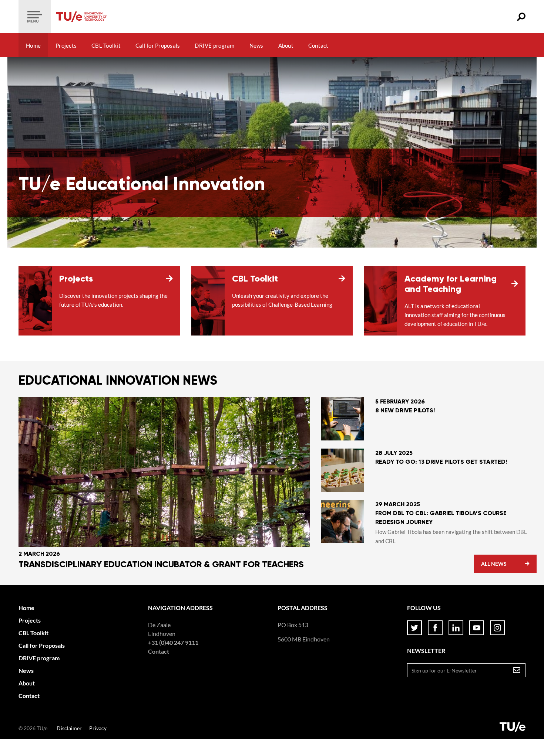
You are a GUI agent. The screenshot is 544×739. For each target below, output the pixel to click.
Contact (318, 45)
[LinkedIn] (456, 627)
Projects (66, 45)
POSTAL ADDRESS (303, 607)
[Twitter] (414, 627)
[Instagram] (497, 627)
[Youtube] (476, 627)
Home (33, 45)
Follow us (424, 607)
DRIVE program (214, 45)
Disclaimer (69, 728)
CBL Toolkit (106, 45)
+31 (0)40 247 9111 (173, 642)
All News (494, 564)
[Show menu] (35, 16)
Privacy (98, 728)
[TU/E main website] (512, 728)
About (285, 45)
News (256, 45)
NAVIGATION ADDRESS (180, 607)
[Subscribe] (516, 670)
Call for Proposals (157, 45)
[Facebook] (435, 627)
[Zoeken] (521, 16)
